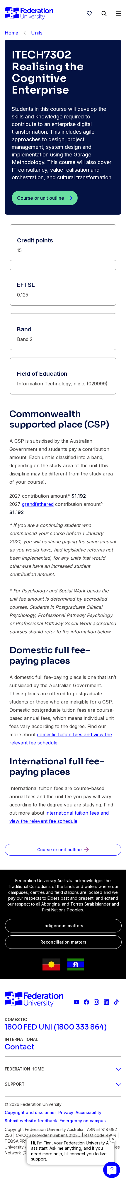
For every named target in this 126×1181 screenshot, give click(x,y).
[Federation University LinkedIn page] (106, 1002)
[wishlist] (89, 13)
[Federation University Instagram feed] (96, 1002)
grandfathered (38, 504)
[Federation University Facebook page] (86, 1002)
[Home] (29, 13)
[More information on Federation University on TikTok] (116, 1002)
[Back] (24, 33)
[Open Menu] (118, 13)
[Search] (104, 13)
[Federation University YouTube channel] (76, 1002)
